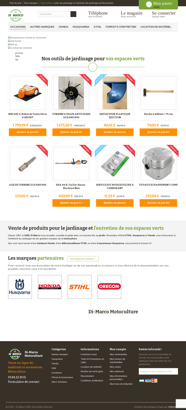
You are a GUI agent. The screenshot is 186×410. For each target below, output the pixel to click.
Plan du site (15, 3)
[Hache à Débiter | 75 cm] (158, 93)
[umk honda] (14, 40)
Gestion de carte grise (92, 371)
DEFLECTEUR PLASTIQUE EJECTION (115, 116)
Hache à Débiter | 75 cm (158, 114)
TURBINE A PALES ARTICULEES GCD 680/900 (71, 116)
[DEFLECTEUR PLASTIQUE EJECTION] (114, 93)
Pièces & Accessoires (62, 377)
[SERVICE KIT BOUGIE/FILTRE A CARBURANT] (114, 163)
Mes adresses (117, 371)
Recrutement (87, 376)
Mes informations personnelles (118, 378)
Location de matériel (156, 26)
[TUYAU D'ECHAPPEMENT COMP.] (158, 163)
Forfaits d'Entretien (121, 26)
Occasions (18, 26)
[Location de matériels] (20, 47)
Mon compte (118, 349)
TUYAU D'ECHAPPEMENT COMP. (158, 184)
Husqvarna (81, 26)
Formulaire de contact (23, 382)
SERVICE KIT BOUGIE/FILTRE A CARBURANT (115, 186)
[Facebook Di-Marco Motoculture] (10, 390)
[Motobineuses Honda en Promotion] (27, 37)
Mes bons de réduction (121, 383)
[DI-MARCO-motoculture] (18, 15)
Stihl (97, 26)
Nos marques (31, 3)
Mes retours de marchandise (117, 361)
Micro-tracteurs (59, 381)
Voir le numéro (95, 16)
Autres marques (42, 26)
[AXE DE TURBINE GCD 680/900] (27, 163)
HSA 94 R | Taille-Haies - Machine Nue (71, 186)
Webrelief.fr (174, 406)
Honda (63, 26)
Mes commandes (118, 354)
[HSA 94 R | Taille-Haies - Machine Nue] (71, 163)
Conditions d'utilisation (92, 380)
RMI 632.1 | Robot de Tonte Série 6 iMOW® (27, 116)
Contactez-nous (89, 354)
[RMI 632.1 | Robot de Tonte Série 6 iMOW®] (27, 93)
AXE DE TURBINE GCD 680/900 (27, 184)
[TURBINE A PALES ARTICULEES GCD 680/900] (71, 93)
